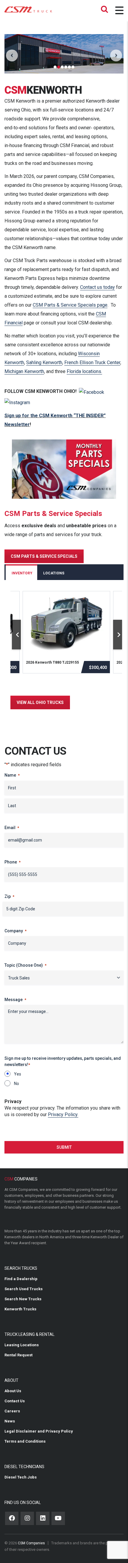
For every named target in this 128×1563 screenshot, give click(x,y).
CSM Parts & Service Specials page (70, 305)
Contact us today (97, 287)
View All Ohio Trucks (40, 702)
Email (11, 827)
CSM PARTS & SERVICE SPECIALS (44, 556)
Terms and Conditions (25, 1441)
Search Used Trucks (23, 1289)
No (16, 1083)
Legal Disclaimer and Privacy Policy (38, 1431)
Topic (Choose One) (25, 965)
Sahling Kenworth (44, 362)
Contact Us (14, 1401)
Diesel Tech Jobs (20, 1477)
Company (15, 930)
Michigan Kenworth (24, 371)
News (9, 1421)
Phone (12, 862)
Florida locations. (84, 371)
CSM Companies (31, 1543)
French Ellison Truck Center (92, 362)
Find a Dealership (21, 1279)
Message (15, 999)
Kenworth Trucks (20, 1309)
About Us (12, 1391)
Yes (17, 1074)
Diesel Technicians (24, 1466)
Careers (12, 1411)
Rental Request (18, 1355)
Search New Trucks (22, 1299)
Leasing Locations (21, 1345)
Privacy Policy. (63, 1114)
